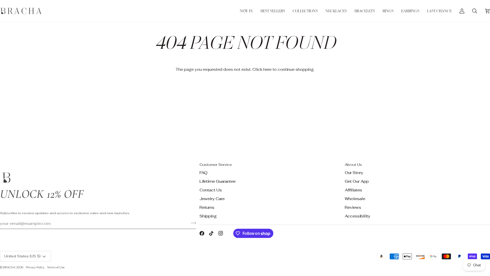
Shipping (208, 216)
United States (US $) (22, 256)
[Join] (192, 223)
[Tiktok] (211, 233)
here (267, 69)
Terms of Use (56, 267)
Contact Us (211, 190)
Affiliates (353, 190)
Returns (207, 207)
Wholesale (355, 198)
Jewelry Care (212, 198)
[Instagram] (220, 233)
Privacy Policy (35, 267)
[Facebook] (202, 233)
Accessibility (357, 216)
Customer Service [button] (216, 164)
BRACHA (9, 267)
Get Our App (357, 181)
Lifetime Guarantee (218, 181)
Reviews (353, 207)
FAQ (203, 172)
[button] (305, 11)
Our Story (354, 172)
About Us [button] (353, 164)
